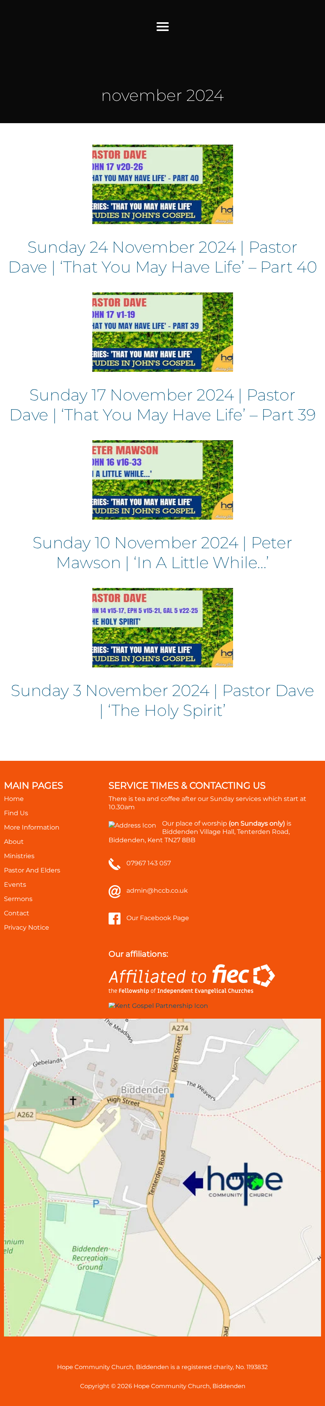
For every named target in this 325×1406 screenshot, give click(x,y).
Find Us (16, 813)
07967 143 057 (148, 863)
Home (14, 799)
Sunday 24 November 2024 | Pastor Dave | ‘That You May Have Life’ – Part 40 (162, 257)
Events (15, 884)
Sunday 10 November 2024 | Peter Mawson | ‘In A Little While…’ (162, 552)
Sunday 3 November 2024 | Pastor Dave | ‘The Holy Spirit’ (162, 700)
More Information (31, 827)
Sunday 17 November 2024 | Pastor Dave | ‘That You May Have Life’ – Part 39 (162, 404)
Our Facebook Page (157, 918)
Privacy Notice (26, 927)
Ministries (19, 856)
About (14, 841)
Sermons (18, 899)
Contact (16, 913)
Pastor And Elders (32, 870)
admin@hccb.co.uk (157, 890)
